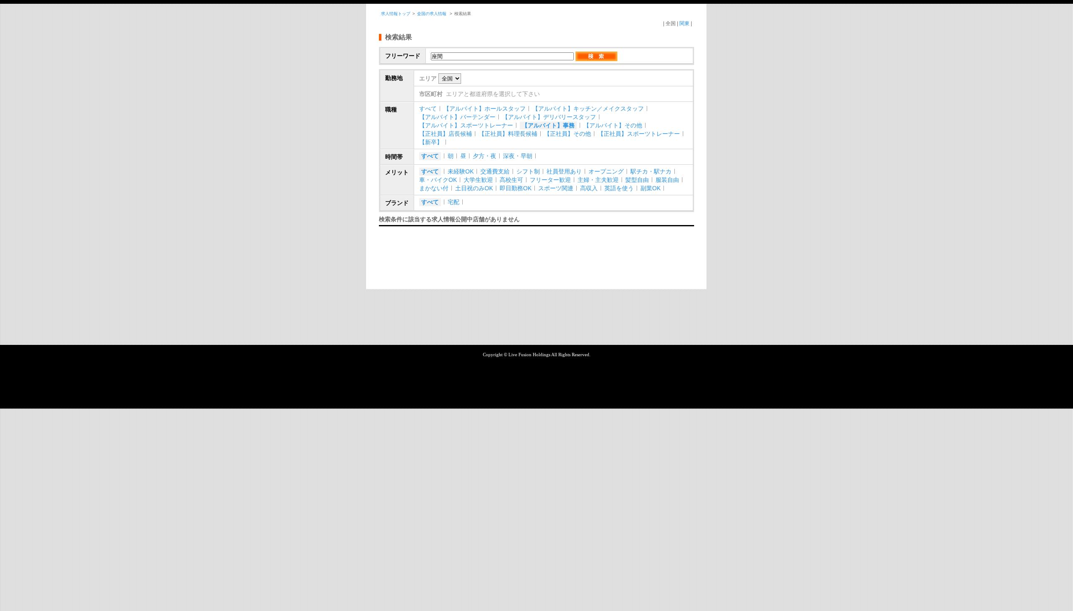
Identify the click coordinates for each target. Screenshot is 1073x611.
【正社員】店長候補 (445, 133)
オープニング (606, 171)
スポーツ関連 (555, 188)
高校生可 (511, 179)
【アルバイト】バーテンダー (457, 117)
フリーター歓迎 (550, 179)
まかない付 (433, 188)
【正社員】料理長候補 (508, 133)
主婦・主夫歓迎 (598, 179)
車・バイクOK (438, 179)
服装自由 (667, 179)
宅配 (453, 202)
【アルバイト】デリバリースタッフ (549, 117)
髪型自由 (637, 179)
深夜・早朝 (517, 156)
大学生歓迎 (478, 179)
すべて (428, 108)
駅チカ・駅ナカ (650, 171)
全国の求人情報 (432, 13)
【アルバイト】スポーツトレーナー (466, 125)
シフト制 (528, 171)
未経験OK (461, 171)
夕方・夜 (484, 156)
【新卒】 (431, 142)
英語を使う (619, 188)
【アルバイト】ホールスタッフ (484, 108)
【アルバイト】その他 (612, 125)
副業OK (650, 188)
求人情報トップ (395, 13)
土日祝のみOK (474, 188)
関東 (684, 23)
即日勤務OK (515, 188)
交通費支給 (495, 171)
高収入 (589, 188)
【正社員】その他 (567, 133)
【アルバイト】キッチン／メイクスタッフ (588, 108)
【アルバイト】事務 (548, 125)
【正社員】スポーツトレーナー (639, 133)
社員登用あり (564, 171)
